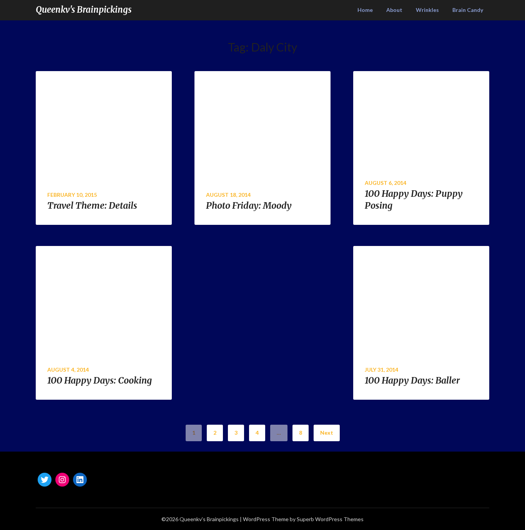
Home (365, 10)
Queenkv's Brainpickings (83, 9)
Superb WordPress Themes (330, 519)
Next (326, 432)
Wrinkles (427, 10)
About (394, 10)
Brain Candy (467, 10)
